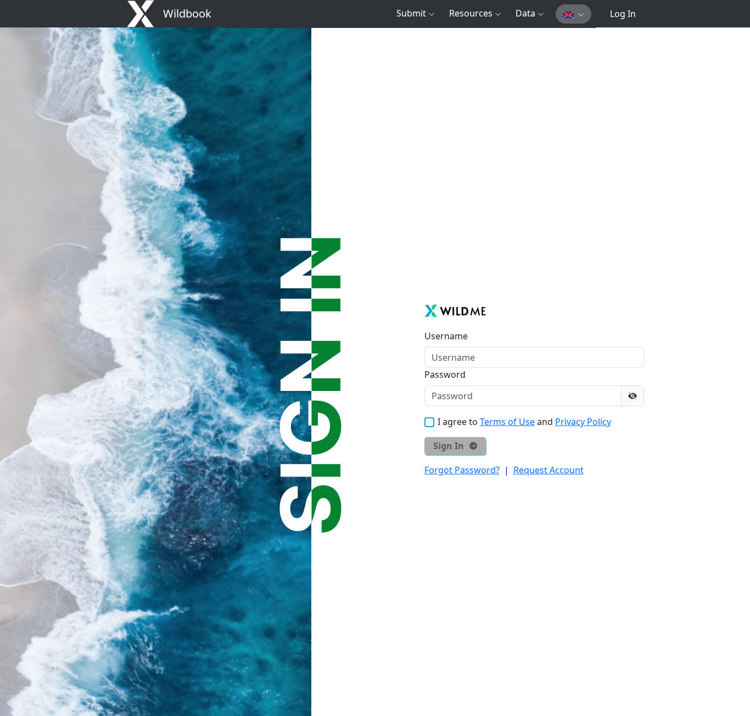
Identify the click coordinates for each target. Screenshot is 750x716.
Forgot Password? (462, 470)
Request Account (548, 470)
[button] (415, 13)
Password (445, 374)
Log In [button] (623, 14)
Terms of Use (507, 422)
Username (446, 336)
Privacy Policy (583, 422)
